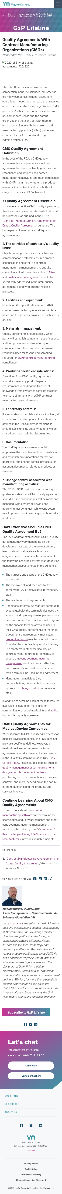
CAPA (50, 272)
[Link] (50, 878)
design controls (11, 772)
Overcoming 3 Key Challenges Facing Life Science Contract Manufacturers (29, 834)
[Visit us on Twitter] (31, 1125)
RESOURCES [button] (12, 1104)
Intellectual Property (31, 1174)
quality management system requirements (28, 767)
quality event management (24, 277)
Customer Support (31, 1075)
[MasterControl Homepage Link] (16, 4)
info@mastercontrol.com (23, 1050)
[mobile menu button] (58, 4)
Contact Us (31, 1065)
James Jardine (11, 923)
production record (17, 639)
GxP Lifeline (11, 15)
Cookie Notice (31, 1169)
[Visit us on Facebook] (21, 1125)
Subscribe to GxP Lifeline (26, 1012)
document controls (34, 772)
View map (31, 1150)
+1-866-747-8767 (31, 1055)
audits (54, 710)
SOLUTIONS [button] (12, 1096)
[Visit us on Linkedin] (40, 1125)
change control (30, 688)
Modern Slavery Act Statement (31, 1180)
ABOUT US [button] (11, 1112)
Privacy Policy (31, 1163)
